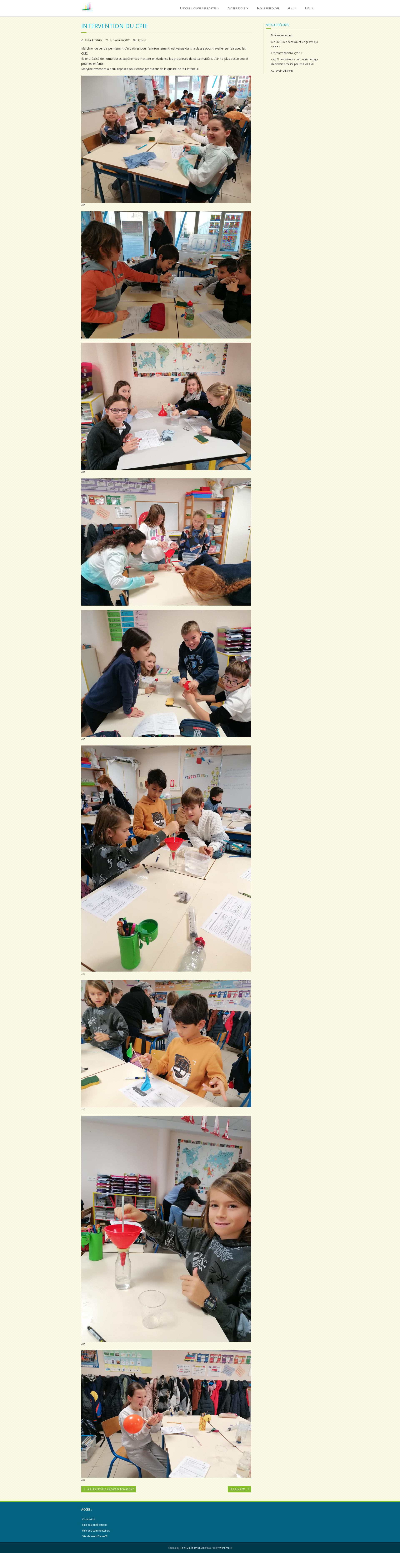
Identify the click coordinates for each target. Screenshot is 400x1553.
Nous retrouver (268, 8)
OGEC (310, 8)
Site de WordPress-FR (95, 1536)
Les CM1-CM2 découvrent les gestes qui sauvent (294, 44)
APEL (292, 8)
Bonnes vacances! (281, 35)
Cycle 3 (142, 39)
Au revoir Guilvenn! (282, 70)
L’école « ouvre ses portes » (199, 8)
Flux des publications (94, 1525)
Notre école (236, 8)
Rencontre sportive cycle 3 (286, 53)
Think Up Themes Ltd (192, 1547)
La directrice (95, 39)
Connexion (88, 1519)
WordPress (225, 1547)
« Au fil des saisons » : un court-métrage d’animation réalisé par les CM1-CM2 (294, 62)
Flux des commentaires (96, 1530)
